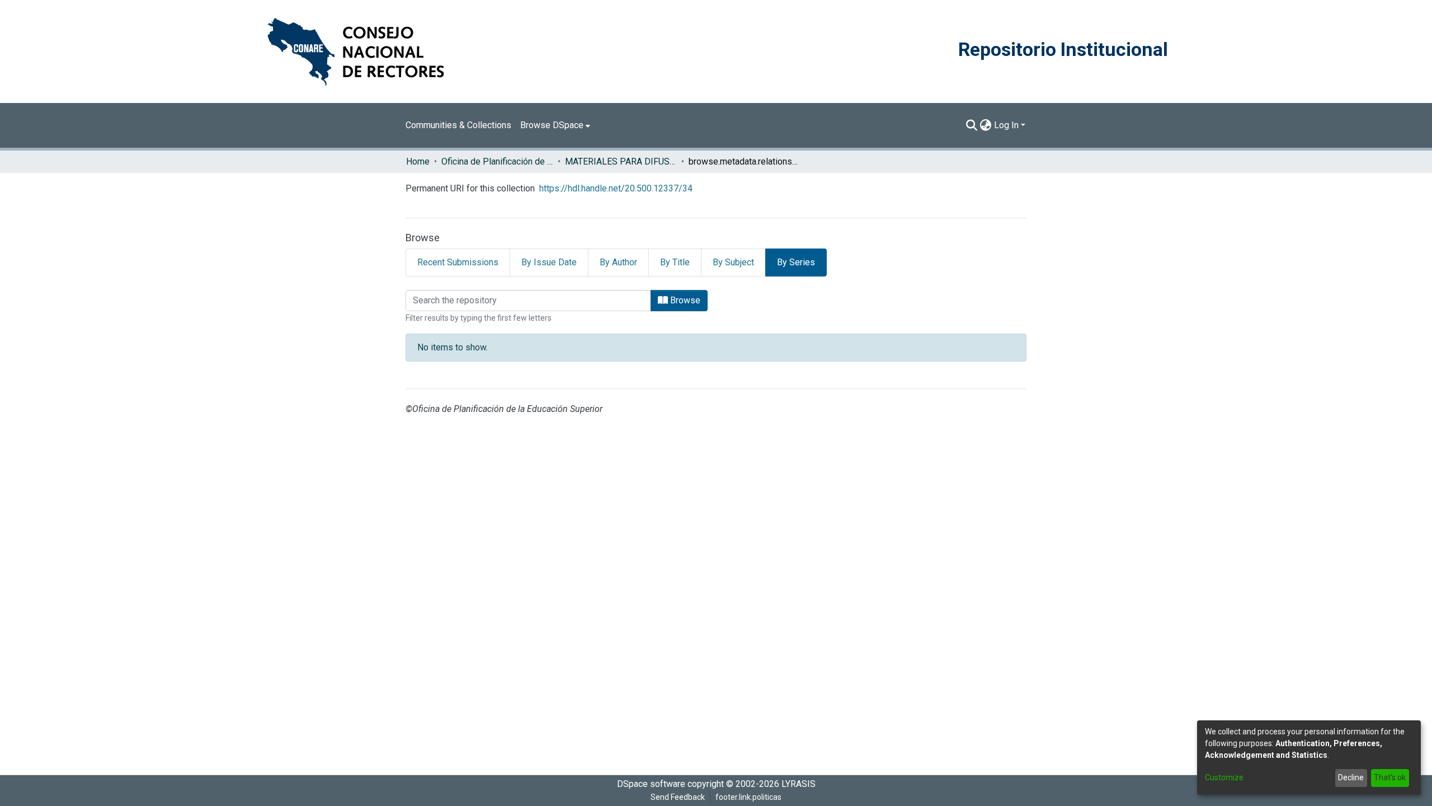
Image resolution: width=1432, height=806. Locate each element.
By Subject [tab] (733, 262)
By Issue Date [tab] (549, 262)
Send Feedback (678, 797)
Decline (1351, 777)
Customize (1224, 777)
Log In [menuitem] (1006, 125)
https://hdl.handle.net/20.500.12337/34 (616, 188)
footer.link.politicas (748, 797)
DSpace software (651, 784)
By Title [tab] (675, 262)
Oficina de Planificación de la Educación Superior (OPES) (497, 161)
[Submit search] (972, 125)
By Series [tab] (796, 262)
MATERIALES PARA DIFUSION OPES (621, 161)
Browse (684, 300)
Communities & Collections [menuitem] (458, 125)
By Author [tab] (618, 262)
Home (418, 161)
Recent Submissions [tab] (457, 262)
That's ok (1390, 777)
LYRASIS (798, 784)
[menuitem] (555, 125)
